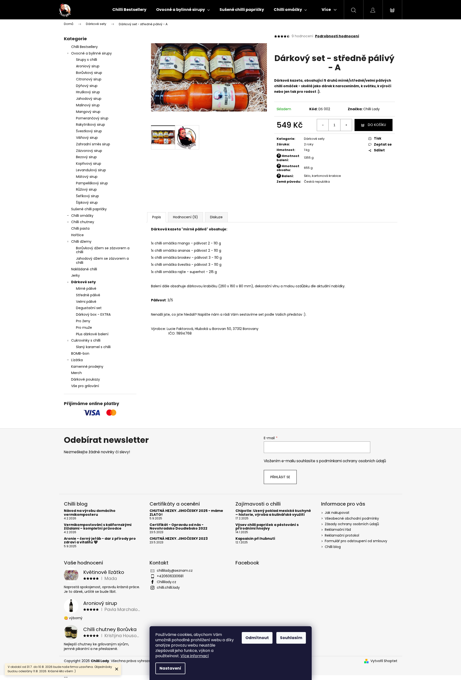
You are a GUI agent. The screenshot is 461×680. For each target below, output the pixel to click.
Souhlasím (291, 638)
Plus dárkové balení (92, 334)
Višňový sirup (87, 137)
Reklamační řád (338, 529)
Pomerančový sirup (92, 118)
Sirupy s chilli (86, 59)
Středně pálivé (88, 295)
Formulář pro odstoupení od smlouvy (356, 541)
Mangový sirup (88, 111)
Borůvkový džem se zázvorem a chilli (102, 250)
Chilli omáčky (82, 215)
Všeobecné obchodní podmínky (352, 518)
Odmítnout (257, 638)
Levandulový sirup (91, 170)
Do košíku (377, 124)
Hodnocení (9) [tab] (185, 217)
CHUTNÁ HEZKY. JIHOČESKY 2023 (179, 538)
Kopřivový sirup (88, 163)
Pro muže (84, 327)
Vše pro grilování (85, 385)
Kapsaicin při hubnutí (255, 538)
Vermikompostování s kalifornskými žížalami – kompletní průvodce (97, 527)
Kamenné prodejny (87, 366)
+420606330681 (170, 576)
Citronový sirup (88, 79)
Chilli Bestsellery (84, 46)
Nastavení (170, 668)
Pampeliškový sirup (92, 183)
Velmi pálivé (86, 301)
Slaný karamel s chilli (93, 346)
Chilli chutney (82, 221)
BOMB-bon (80, 353)
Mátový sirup (87, 176)
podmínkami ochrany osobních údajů (352, 460)
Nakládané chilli (84, 269)
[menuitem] (129, 9)
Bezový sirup (86, 157)
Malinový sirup (88, 105)
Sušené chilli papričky (89, 209)
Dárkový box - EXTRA (93, 314)
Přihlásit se (280, 477)
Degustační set (89, 307)
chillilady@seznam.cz (175, 570)
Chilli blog (333, 546)
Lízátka (77, 360)
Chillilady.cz (166, 581)
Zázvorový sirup (89, 150)
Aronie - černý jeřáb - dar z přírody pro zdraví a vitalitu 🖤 (100, 540)
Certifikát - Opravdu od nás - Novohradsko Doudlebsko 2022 (178, 527)
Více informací (195, 656)
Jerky (75, 275)
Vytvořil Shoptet (383, 661)
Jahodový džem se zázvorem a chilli (102, 260)
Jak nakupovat (337, 512)
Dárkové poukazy (85, 379)
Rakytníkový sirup (90, 124)
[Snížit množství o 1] (323, 125)
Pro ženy (83, 321)
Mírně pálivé (86, 288)
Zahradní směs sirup (93, 144)
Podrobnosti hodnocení (337, 36)
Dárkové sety (83, 282)
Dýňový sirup (87, 85)
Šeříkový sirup (87, 196)
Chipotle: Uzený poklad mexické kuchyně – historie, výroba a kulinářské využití (273, 512)
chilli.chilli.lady (168, 587)
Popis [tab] (156, 217)
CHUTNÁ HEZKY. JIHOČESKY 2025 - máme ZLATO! (186, 512)
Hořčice (77, 235)
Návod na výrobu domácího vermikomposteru (89, 512)
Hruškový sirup (88, 92)
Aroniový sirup (87, 66)
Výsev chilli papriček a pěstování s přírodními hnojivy (267, 527)
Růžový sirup (86, 189)
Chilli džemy (81, 241)
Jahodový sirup (88, 98)
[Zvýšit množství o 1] (346, 125)
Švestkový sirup (89, 131)
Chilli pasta (80, 228)
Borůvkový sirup (89, 72)
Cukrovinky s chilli (85, 340)
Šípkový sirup (87, 202)
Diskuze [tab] (216, 217)
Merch (76, 372)
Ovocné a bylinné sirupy (91, 53)
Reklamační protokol (342, 535)
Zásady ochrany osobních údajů (352, 524)
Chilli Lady (371, 109)
